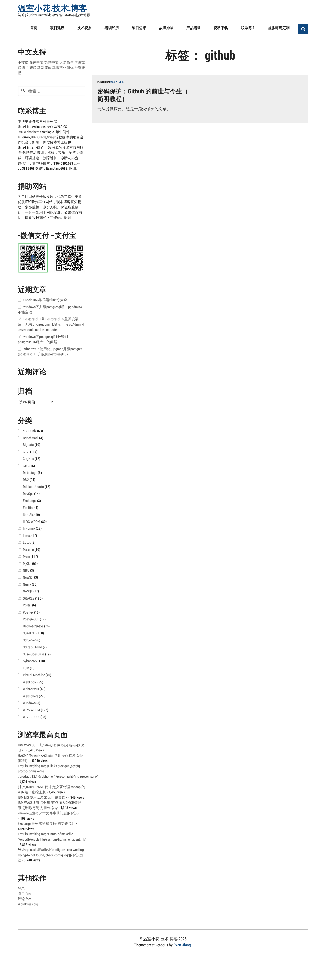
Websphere (32, 131)
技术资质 (84, 27)
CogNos (28, 458)
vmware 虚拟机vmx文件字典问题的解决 (48, 813)
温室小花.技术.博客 (52, 8)
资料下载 (221, 27)
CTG (26, 466)
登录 (21, 888)
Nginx (27, 584)
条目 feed (25, 893)
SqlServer (29, 640)
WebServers (31, 689)
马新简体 (44, 67)
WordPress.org (28, 904)
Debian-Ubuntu (33, 486)
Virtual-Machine (34, 675)
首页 (33, 27)
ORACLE (28, 598)
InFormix (29, 528)
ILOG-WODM (31, 521)
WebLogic (30, 682)
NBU (26, 570)
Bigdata (28, 444)
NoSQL (28, 591)
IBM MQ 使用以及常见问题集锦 (41, 797)
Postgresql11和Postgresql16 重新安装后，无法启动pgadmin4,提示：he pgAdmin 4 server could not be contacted (51, 324)
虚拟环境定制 (279, 27)
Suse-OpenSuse (33, 654)
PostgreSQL (31, 619)
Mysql (51, 137)
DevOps (28, 493)
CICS (26, 452)
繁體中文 (51, 62)
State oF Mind (32, 647)
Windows (29, 703)
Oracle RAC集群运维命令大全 (45, 300)
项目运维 (139, 27)
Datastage (30, 472)
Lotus (27, 542)
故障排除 (166, 27)
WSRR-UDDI (31, 717)
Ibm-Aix (28, 514)
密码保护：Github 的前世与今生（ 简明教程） (142, 95)
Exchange (29, 500)
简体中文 (36, 62)
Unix (21, 126)
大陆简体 (66, 62)
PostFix (28, 612)
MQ (21, 131)
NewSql (28, 577)
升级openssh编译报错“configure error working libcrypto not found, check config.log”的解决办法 (51, 854)
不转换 (23, 62)
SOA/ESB (29, 633)
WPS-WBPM (31, 709)
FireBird (28, 507)
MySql (27, 563)
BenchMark (30, 438)
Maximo (28, 549)
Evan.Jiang (182, 944)
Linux (29, 126)
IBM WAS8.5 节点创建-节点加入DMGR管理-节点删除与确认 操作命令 (50, 805)
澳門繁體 (29, 67)
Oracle (41, 137)
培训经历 (112, 27)
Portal (27, 605)
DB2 (34, 137)
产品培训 (193, 27)
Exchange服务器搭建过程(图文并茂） (46, 823)
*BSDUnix (29, 431)
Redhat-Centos (33, 626)
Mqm (26, 556)
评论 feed (25, 899)
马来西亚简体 (63, 67)
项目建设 (57, 27)
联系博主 (248, 27)
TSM (26, 668)
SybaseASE (30, 661)
